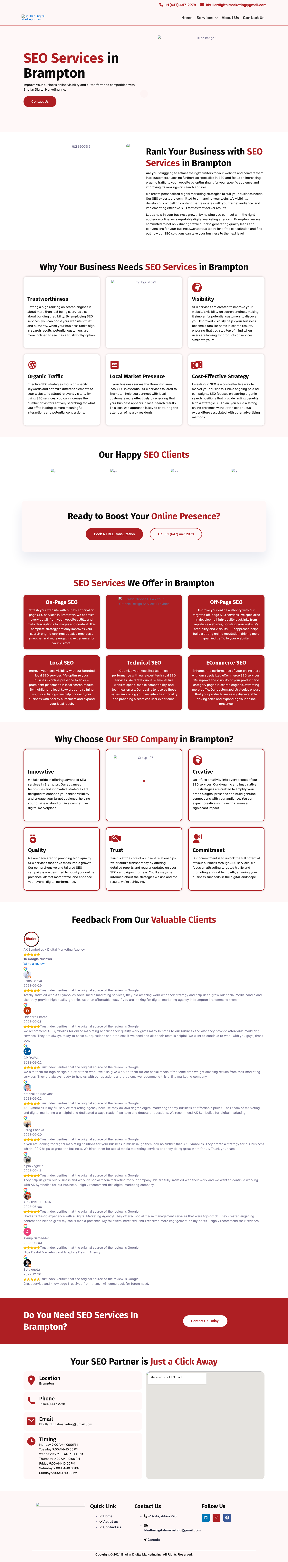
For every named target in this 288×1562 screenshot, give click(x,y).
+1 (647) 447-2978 (180, 5)
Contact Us (253, 17)
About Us (230, 17)
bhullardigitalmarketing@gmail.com (236, 5)
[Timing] (31, 1441)
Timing (47, 1439)
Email (46, 1419)
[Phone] (31, 1401)
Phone (47, 1398)
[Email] (31, 1421)
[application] (215, 17)
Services (205, 17)
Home (187, 17)
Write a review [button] (34, 964)
